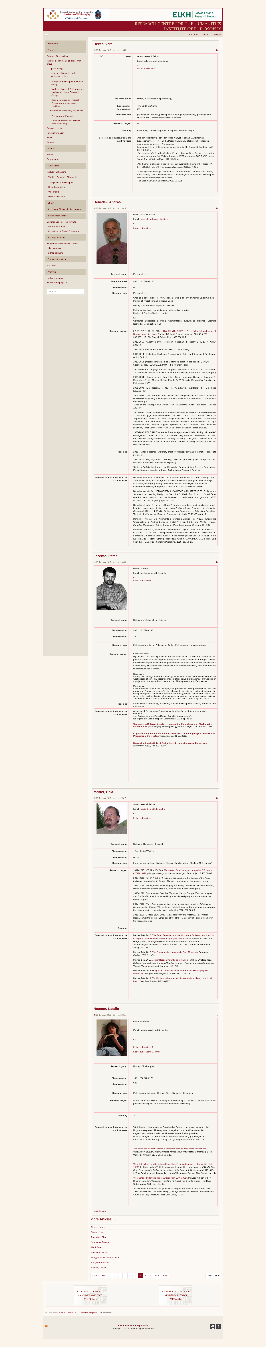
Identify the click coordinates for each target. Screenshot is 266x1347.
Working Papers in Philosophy (62, 177)
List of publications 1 (143, 1047)
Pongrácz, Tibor (99, 1237)
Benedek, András (107, 202)
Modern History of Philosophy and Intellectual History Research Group (67, 92)
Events (50, 154)
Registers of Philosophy (61, 182)
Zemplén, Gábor (99, 1252)
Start (94, 1275)
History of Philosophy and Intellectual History (62, 74)
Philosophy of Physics (62, 116)
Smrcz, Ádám (97, 1232)
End (165, 1275)
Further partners (55, 253)
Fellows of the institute (58, 56)
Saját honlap (100, 1211)
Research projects (55, 128)
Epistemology (56, 68)
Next (157, 1275)
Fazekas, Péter (105, 556)
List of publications (146, 68)
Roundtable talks (56, 187)
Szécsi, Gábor (98, 1227)
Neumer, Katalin (106, 1009)
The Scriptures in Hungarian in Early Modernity (175, 952)
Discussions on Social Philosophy (63, 231)
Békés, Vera (103, 44)
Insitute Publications (56, 172)
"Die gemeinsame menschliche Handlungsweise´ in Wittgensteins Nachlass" (170, 1148)
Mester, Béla (103, 792)
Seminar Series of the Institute (61, 222)
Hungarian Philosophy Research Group (67, 83)
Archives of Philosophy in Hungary (64, 209)
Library (51, 203)
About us (193, 34)
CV (134, 223)
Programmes (53, 159)
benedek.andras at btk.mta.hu (154, 219)
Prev (103, 1275)
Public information (55, 133)
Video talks (53, 192)
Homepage (53, 43)
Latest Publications (56, 196)
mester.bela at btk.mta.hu (152, 809)
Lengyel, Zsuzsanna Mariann (105, 1257)
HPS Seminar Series (57, 226)
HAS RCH (129, 1325)
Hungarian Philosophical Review (62, 243)
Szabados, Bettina (100, 1242)
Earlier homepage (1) (57, 278)
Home (62, 1312)
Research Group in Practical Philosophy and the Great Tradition (65, 103)
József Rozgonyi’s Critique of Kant (168, 960)
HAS (120, 1325)
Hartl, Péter (96, 1247)
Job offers (51, 265)
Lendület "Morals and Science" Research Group (66, 122)
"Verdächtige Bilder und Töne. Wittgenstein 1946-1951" (160, 1178)
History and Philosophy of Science (66, 110)
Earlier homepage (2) (57, 282)
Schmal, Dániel (98, 1267)
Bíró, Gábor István (100, 1262)
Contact (206, 34)
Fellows (217, 34)
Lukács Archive (54, 248)
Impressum (142, 1325)
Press (49, 137)
